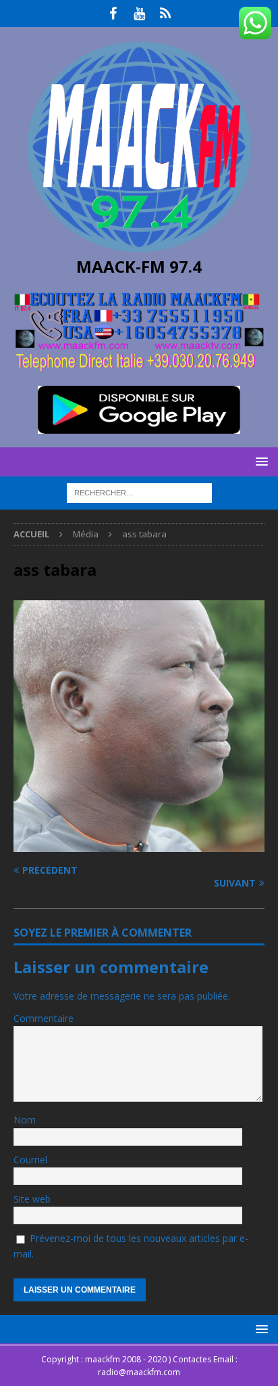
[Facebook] (113, 13)
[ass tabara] (139, 844)
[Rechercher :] (139, 492)
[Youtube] (139, 13)
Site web (32, 1198)
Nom (24, 1119)
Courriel (30, 1159)
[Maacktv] (165, 13)
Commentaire (43, 1018)
